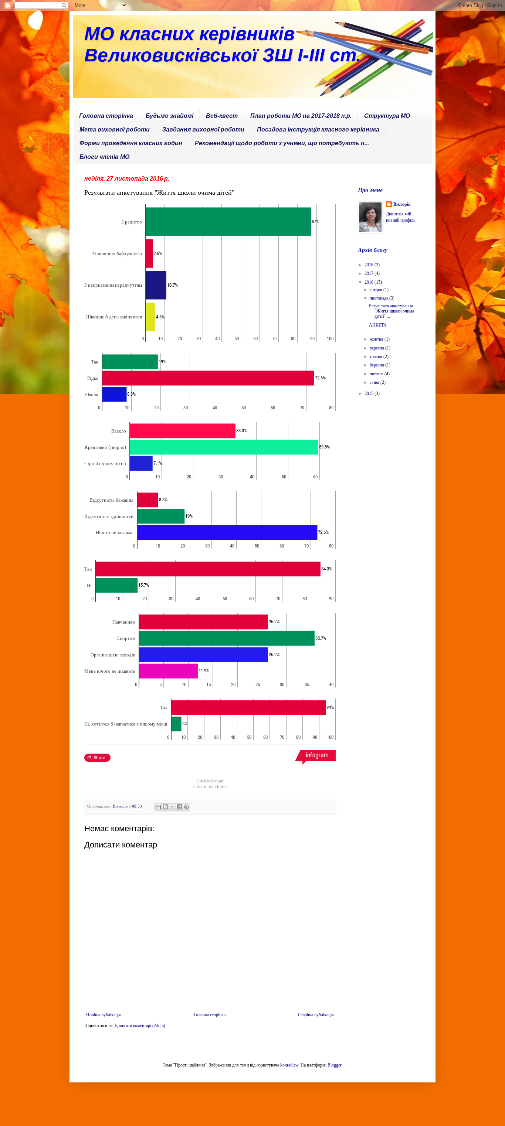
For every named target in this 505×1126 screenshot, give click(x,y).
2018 (369, 264)
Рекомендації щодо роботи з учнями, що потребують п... (282, 143)
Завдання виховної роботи (203, 129)
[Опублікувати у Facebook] (179, 807)
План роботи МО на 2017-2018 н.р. (301, 116)
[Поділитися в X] (172, 807)
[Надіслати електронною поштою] (158, 807)
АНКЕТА (378, 325)
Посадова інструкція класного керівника (318, 129)
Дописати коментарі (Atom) (140, 1025)
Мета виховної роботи (114, 129)
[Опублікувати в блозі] (165, 807)
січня (375, 382)
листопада (379, 298)
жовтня (377, 339)
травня (376, 356)
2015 (369, 393)
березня (377, 365)
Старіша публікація (316, 1014)
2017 (369, 273)
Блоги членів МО (104, 157)
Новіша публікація (103, 1014)
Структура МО (387, 116)
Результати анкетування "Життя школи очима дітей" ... (391, 311)
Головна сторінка (106, 116)
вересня (377, 348)
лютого (377, 373)
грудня (376, 289)
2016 (369, 282)
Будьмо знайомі (169, 116)
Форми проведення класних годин (130, 143)
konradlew (289, 1065)
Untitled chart (210, 781)
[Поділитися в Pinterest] (186, 807)
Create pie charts (210, 786)
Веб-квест (222, 116)
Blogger (334, 1065)
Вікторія (402, 204)
